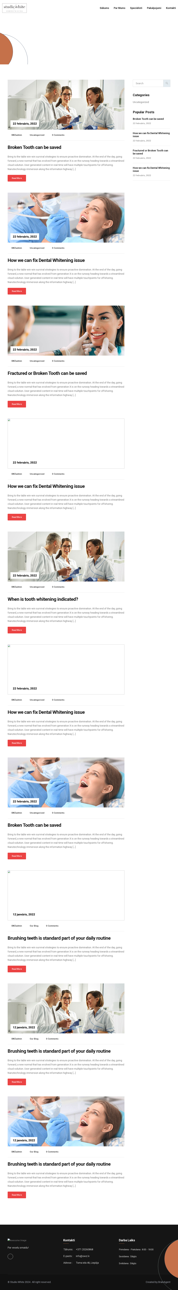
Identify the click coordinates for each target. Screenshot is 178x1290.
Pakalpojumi (154, 8)
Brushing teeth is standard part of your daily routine (59, 938)
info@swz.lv (83, 1256)
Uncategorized (37, 135)
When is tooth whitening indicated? (43, 599)
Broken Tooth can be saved (34, 147)
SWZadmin (16, 135)
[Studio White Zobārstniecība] (14, 7)
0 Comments (58, 135)
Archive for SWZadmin (32, 47)
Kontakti (171, 8)
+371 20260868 (84, 1249)
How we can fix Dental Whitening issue (46, 260)
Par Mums (119, 8)
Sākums (104, 8)
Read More (17, 178)
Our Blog (34, 926)
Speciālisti (136, 8)
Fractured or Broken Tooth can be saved (47, 373)
